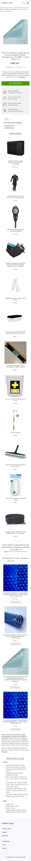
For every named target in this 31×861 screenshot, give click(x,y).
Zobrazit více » (22, 77)
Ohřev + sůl (11, 7)
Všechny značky (6, 828)
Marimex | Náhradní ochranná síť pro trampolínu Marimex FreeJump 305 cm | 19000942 (15, 265)
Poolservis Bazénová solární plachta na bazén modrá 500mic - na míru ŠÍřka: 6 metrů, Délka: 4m (15, 722)
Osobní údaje (5, 841)
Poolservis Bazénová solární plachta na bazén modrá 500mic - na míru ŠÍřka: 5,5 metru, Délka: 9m (15, 594)
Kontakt (4, 848)
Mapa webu (5, 835)
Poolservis (26, 75)
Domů (1, 7)
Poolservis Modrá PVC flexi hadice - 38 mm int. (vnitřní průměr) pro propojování (15, 636)
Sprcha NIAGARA (15, 432)
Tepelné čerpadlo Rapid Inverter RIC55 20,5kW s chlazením (15, 162)
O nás (3, 844)
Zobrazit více (9, 127)
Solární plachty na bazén (21, 551)
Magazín (4, 832)
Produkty (6, 7)
